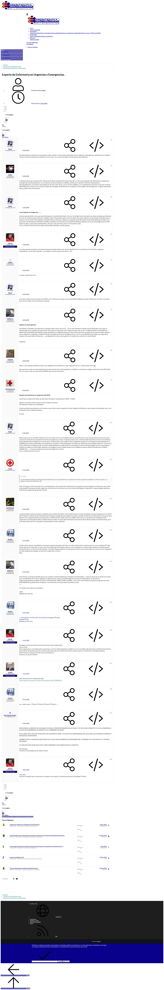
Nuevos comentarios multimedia (71, 33)
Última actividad (96, 33)
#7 (111, 309)
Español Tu (58, 916)
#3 (111, 197)
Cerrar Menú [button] (6, 59)
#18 (111, 689)
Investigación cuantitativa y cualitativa (32, 837)
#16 (111, 629)
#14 (111, 561)
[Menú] (27, 14)
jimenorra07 (13, 858)
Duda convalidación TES (17, 857)
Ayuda (31, 923)
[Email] (35, 884)
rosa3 (105, 858)
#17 (111, 663)
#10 (111, 422)
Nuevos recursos (86, 33)
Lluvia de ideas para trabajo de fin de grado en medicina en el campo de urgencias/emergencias (37, 835)
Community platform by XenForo (77, 941)
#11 (111, 459)
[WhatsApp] (32, 884)
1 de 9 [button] (3, 126)
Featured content (35, 33)
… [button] (5, 111)
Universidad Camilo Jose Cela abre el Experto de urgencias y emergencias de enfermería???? (36, 846)
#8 (111, 350)
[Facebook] (11, 884)
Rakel (43, 90)
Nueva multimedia (56, 33)
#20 (111, 759)
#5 (111, 259)
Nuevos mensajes (35, 30)
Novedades (33, 31)
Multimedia (33, 34)
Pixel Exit (99, 941)
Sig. (3, 125)
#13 (111, 530)
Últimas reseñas (34, 39)
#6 (111, 283)
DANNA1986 (13, 826)
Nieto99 (12, 869)
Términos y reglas (34, 920)
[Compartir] (69, 145)
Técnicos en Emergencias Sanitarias (33, 858)
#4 (111, 234)
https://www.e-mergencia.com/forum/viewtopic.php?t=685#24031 (40, 680)
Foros (31, 28)
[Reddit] (23, 884)
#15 (111, 602)
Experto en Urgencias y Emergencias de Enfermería (24, 824)
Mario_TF (12, 837)
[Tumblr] (29, 884)
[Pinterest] (26, 884)
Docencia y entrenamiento (30, 826)
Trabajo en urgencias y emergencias (31, 869)
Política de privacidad (35, 922)
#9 (111, 379)
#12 (111, 498)
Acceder (5, 51)
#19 (111, 712)
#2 (111, 165)
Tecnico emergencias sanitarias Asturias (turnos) (24, 868)
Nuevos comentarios (47, 36)
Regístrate (6, 55)
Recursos (32, 38)
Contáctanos (6, 58)
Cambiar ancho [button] (33, 903)
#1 (111, 139)
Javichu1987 (13, 847)
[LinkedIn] (20, 884)
